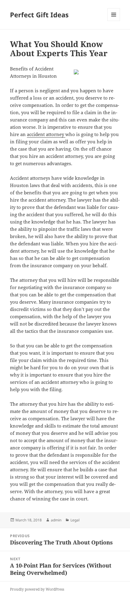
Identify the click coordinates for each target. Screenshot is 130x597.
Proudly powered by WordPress (37, 589)
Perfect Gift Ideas (39, 14)
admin (56, 520)
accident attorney (46, 134)
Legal (75, 520)
